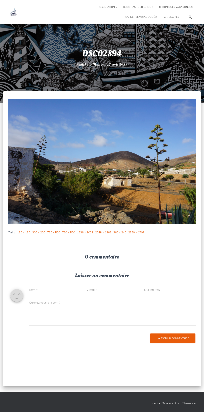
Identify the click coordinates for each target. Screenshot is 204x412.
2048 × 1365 (103, 232)
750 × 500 (53, 232)
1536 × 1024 (85, 232)
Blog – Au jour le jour (138, 6)
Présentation (106, 6)
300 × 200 (38, 232)
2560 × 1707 (136, 232)
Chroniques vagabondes (176, 6)
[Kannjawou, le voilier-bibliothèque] (13, 12)
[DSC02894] (102, 161)
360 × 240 (119, 232)
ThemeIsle (189, 403)
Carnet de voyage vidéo (141, 16)
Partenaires (171, 16)
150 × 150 (23, 232)
